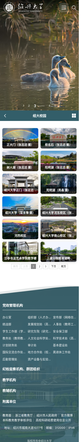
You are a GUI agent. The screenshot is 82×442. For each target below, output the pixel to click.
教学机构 (9, 380)
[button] (74, 116)
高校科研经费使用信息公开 (53, 420)
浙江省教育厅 (24, 415)
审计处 (32, 345)
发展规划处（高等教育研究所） (39, 324)
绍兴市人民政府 (47, 415)
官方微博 (67, 415)
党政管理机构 (13, 305)
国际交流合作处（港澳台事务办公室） (14, 352)
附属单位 (9, 401)
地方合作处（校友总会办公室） (39, 352)
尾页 (63, 266)
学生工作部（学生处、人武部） (14, 331)
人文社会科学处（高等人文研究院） (39, 338)
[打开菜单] (64, 7)
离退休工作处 (62, 352)
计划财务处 (10, 345)
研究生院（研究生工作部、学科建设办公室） (39, 331)
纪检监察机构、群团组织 (21, 369)
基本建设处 (60, 345)
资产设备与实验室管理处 (39, 359)
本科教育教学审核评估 (17, 420)
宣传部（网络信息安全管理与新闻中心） (64, 317)
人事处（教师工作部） (64, 324)
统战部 (7, 324)
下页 (53, 266)
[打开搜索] (74, 7)
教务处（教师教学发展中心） (14, 338)
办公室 (7, 317)
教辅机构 (9, 390)
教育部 (7, 415)
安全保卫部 (60, 331)
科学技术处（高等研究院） (64, 338)
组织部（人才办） (39, 317)
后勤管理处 (10, 359)
